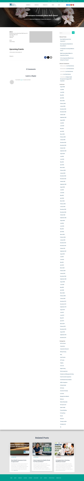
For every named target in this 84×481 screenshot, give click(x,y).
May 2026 (62, 95)
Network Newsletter (63, 401)
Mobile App (60, 1)
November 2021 (63, 245)
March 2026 (62, 100)
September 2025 (63, 117)
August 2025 (62, 120)
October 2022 (62, 214)
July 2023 (62, 189)
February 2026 (63, 103)
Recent (61, 415)
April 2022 (62, 231)
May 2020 (62, 287)
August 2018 (62, 331)
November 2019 (63, 304)
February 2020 (63, 295)
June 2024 (62, 159)
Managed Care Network (64, 396)
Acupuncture (62, 346)
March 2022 (62, 234)
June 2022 (62, 226)
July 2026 (62, 89)
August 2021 (62, 253)
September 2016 (63, 334)
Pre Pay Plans (62, 413)
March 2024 (62, 167)
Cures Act (62, 365)
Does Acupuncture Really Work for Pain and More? (41, 460)
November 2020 (63, 276)
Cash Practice (62, 357)
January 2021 (62, 273)
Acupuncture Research (64, 348)
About (49, 1)
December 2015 (63, 337)
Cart (59, 4)
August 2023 (62, 187)
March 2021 (62, 267)
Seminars (28, 4)
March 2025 (62, 134)
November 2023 (63, 178)
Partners (64, 1)
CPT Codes (62, 360)
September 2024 (63, 150)
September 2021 (63, 251)
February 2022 (63, 237)
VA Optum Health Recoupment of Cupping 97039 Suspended (66, 79)
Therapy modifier (63, 421)
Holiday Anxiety (63, 385)
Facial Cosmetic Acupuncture (65, 376)
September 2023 (63, 184)
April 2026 (62, 97)
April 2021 (62, 265)
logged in (21, 79)
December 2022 (63, 209)
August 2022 (62, 220)
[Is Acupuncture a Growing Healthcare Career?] (64, 449)
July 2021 (62, 256)
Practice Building (63, 410)
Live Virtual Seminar (70, 65)
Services (36, 4)
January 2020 (62, 298)
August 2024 (62, 153)
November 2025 (63, 111)
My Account (72, 1)
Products (45, 4)
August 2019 (62, 309)
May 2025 (62, 128)
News (53, 4)
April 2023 (62, 198)
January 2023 (62, 206)
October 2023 (62, 181)
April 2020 (62, 290)
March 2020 (62, 292)
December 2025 (63, 109)
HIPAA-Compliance (63, 382)
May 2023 (62, 195)
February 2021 (63, 270)
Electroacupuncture (64, 371)
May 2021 (62, 262)
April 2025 (62, 131)
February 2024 (63, 170)
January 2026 (62, 106)
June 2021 (62, 259)
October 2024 (62, 148)
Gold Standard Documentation (66, 379)
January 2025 (62, 139)
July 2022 (62, 223)
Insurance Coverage (64, 390)
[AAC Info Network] (13, 4)
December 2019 (63, 301)
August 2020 (62, 281)
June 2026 (62, 92)
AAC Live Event (63, 343)
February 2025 (63, 136)
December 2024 (63, 142)
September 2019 (63, 306)
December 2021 (63, 242)
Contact (68, 1)
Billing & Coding (63, 351)
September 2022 (63, 217)
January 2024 (62, 173)
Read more (16, 470)
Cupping (61, 362)
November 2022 (63, 212)
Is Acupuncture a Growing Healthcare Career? (62, 460)
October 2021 (62, 248)
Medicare (62, 399)
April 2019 (62, 320)
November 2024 (63, 145)
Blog (61, 354)
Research (62, 418)
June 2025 (62, 125)
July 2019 (62, 312)
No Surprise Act (63, 404)
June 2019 (62, 315)
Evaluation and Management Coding (67, 374)
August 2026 (62, 86)
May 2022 (62, 228)
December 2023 (63, 175)
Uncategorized (63, 424)
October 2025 (62, 114)
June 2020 (62, 284)
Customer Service (54, 1)
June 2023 (62, 192)
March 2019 (62, 323)
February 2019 (63, 326)
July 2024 (62, 156)
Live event (62, 393)
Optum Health (62, 407)
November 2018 (63, 329)
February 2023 (63, 203)
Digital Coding (62, 368)
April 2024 (62, 164)
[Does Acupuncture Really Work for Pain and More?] (42, 449)
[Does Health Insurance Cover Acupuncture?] (19, 449)
